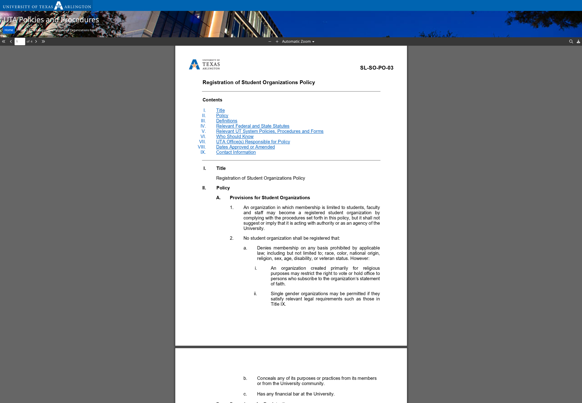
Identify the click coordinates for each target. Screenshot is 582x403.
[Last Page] (43, 41)
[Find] (571, 41)
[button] (46, 5)
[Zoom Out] (269, 41)
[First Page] (3, 41)
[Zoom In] (277, 41)
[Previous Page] (11, 41)
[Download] (578, 41)
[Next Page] (36, 41)
